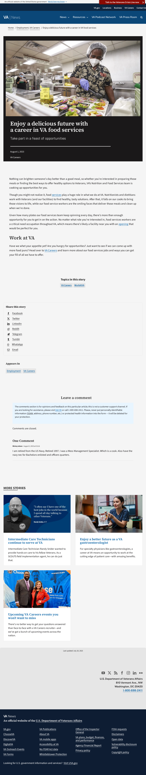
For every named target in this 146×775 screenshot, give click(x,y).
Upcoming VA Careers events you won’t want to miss (33, 616)
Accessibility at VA (49, 744)
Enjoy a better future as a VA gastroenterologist (101, 541)
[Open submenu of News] (67, 17)
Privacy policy (83, 750)
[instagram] (128, 673)
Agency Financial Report (88, 745)
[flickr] (141, 673)
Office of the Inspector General (87, 730)
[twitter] (109, 673)
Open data (117, 739)
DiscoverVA (9, 739)
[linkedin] (134, 673)
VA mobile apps (47, 739)
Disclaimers (118, 734)
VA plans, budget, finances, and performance (90, 739)
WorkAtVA (79, 285)
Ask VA (58, 410)
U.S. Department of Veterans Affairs (59, 720)
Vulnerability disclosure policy (124, 746)
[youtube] (103, 673)
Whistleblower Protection (53, 754)
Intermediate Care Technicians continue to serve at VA (31, 541)
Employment (14, 371)
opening (123, 224)
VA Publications (47, 729)
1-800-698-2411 (133, 690)
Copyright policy (120, 752)
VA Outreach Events (13, 749)
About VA (44, 734)
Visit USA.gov (71, 763)
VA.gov (7, 729)
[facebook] (122, 673)
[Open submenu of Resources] (86, 17)
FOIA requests (119, 729)
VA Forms (8, 754)
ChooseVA (8, 734)
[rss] (115, 673)
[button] (141, 17)
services (56, 195)
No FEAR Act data (48, 749)
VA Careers (29, 371)
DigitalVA (8, 744)
